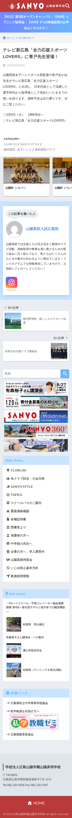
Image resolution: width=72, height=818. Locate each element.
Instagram (11, 290)
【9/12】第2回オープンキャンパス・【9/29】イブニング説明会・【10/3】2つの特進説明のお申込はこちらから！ (36, 22)
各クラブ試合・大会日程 (27, 478)
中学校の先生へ (21, 543)
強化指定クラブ (45, 149)
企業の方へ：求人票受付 (27, 551)
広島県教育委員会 (22, 734)
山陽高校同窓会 (21, 559)
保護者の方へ (19, 535)
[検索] (64, 373)
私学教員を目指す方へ (24, 711)
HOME (38, 803)
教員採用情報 (19, 576)
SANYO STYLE (29, 144)
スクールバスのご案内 (25, 502)
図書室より (18, 527)
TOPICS (16, 495)
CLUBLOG (10, 144)
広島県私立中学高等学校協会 (29, 703)
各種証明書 (18, 519)
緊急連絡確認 (19, 511)
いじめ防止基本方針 (24, 568)
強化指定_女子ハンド (18, 149)
